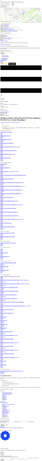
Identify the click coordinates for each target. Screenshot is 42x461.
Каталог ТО (4, 417)
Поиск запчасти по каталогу (7, 393)
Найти (13, 3)
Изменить (10, 37)
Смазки (3, 405)
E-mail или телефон (3, 26)
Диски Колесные (5, 413)
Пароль (4, 27)
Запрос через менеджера (6, 394)
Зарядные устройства (6, 409)
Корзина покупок (5, 56)
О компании (4, 396)
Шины (3, 414)
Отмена (6, 424)
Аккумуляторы (5, 415)
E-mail (1, 52)
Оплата (3, 395)
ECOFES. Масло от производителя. (8, 404)
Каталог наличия (5, 412)
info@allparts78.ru (3, 60)
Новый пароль (2, 34)
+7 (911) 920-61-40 (3, 59)
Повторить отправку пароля (5, 44)
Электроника (4, 410)
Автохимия (4, 408)
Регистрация (6, 24)
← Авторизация (14, 31)
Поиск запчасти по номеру (7, 392)
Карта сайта (2, 426)
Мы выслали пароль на (6, 37)
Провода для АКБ (5, 406)
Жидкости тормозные (6, 411)
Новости (3, 397)
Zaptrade (10, 430)
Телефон (1, 51)
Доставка (4, 399)
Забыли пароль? (6, 27)
